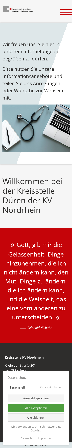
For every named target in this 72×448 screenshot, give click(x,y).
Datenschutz (28, 438)
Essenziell (17, 387)
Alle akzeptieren (36, 408)
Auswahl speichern (36, 398)
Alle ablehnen (36, 417)
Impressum (45, 438)
